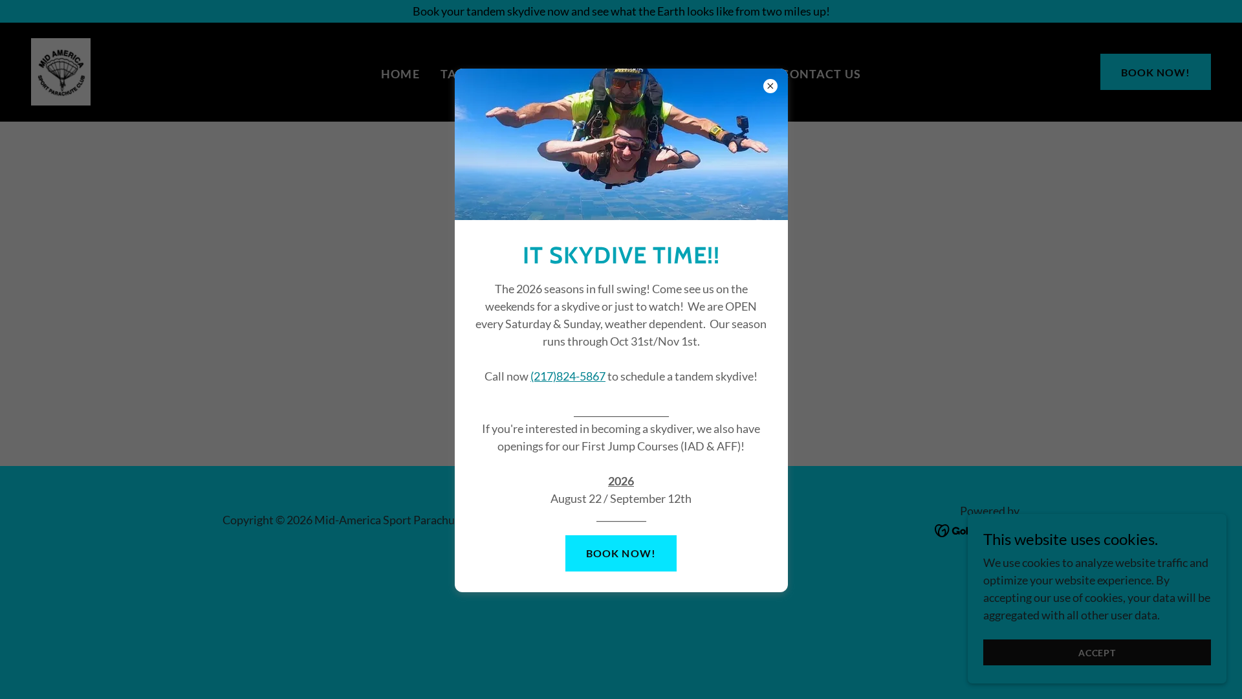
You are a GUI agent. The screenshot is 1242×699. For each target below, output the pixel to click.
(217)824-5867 (567, 376)
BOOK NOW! (620, 553)
